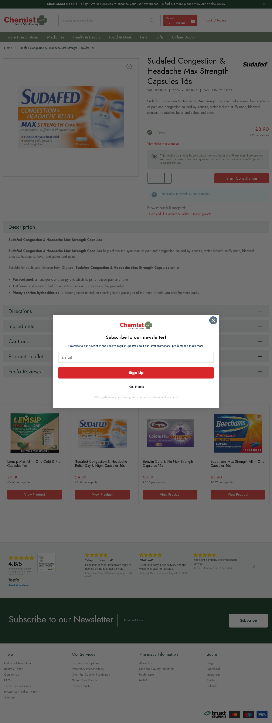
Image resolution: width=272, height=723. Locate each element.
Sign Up (136, 373)
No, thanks (136, 386)
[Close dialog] (213, 320)
